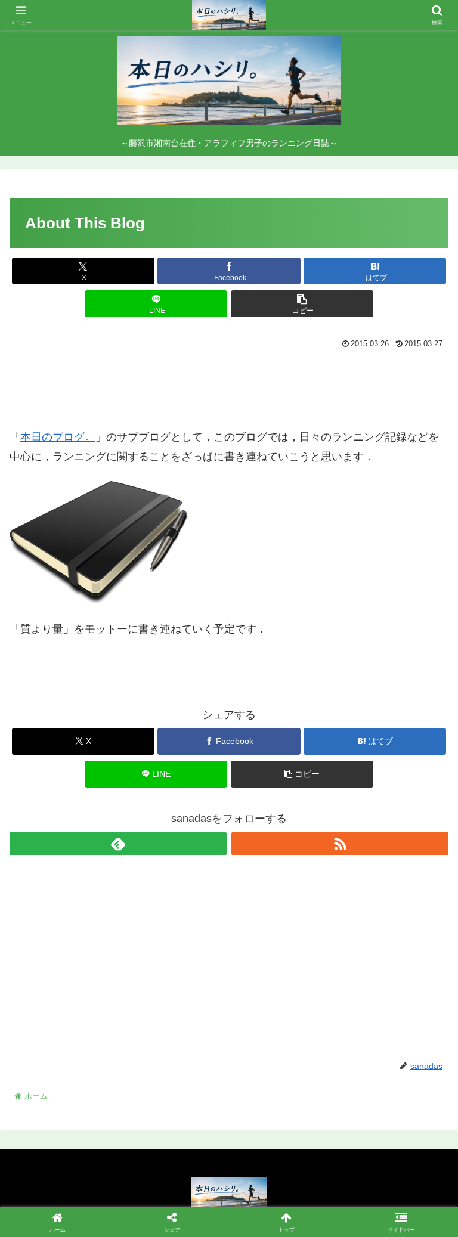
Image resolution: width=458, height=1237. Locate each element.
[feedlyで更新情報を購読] (118, 843)
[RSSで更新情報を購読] (339, 843)
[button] (302, 303)
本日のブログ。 (57, 437)
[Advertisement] (229, 386)
